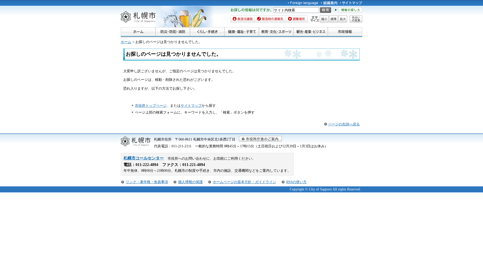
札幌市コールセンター (144, 158)
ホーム (126, 42)
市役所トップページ (151, 106)
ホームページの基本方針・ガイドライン (244, 182)
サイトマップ (191, 106)
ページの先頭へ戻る (344, 124)
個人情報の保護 (190, 182)
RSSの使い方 (296, 182)
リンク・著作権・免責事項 (147, 182)
